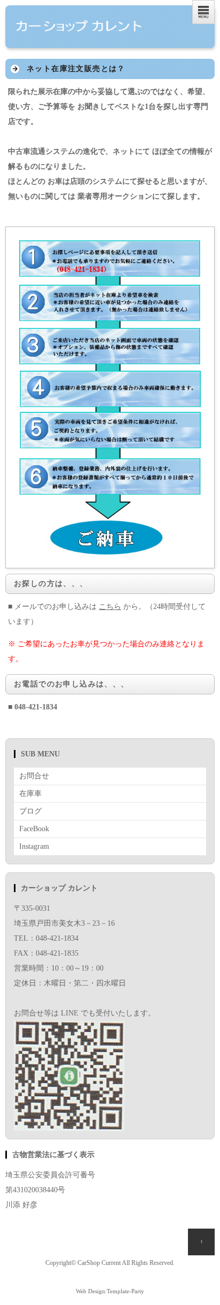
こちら (110, 607)
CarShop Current (99, 1263)
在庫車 (30, 794)
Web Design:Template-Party (110, 1291)
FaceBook (34, 829)
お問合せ (34, 776)
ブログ (30, 811)
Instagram (34, 846)
